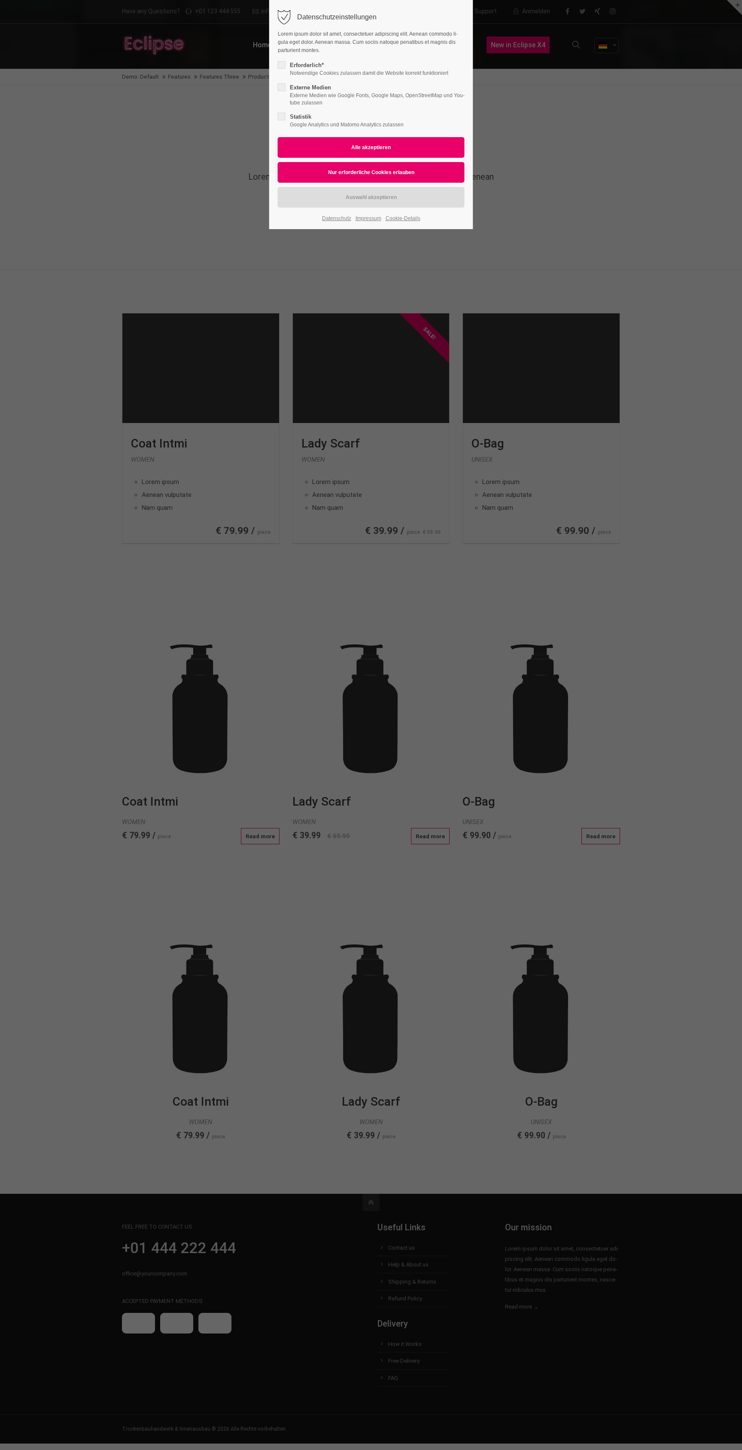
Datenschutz (336, 218)
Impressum (368, 218)
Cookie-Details (403, 218)
